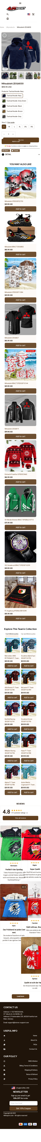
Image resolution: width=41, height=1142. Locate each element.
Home (2, 27)
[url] (18, 1022)
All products (10, 27)
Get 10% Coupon (23, 1108)
